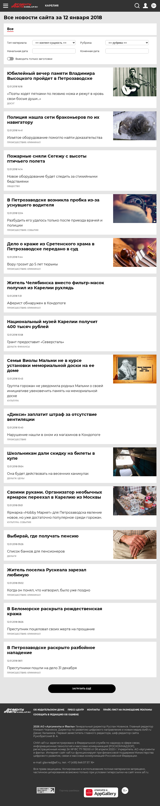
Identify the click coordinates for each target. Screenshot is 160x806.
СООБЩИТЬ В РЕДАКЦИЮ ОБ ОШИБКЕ (56, 714)
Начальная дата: (17, 51)
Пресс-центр (76, 709)
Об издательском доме (48, 709)
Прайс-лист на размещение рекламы (127, 709)
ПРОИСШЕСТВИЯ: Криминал (24, 142)
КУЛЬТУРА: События (19, 522)
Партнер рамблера (69, 790)
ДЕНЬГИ (11, 556)
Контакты (93, 709)
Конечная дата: (90, 51)
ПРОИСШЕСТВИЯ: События (22, 230)
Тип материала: (17, 42)
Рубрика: (86, 42)
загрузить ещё (81, 688)
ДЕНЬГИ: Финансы (18, 347)
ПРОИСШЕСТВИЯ (16, 440)
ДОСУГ (11, 104)
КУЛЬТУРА (13, 401)
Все (10, 29)
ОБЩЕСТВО (13, 186)
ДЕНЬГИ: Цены (15, 478)
